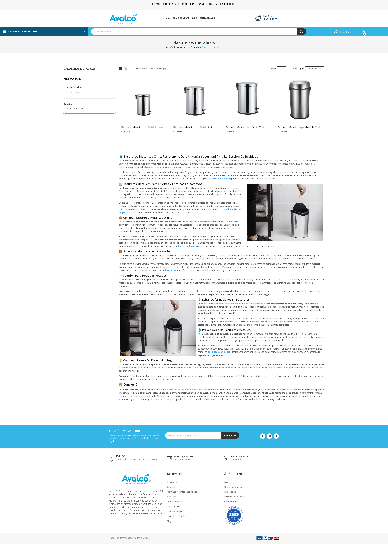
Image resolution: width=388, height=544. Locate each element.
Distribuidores (173, 506)
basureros (170, 270)
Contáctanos (230, 501)
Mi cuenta (229, 481)
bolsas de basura (187, 246)
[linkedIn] (276, 436)
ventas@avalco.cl (183, 456)
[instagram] (269, 436)
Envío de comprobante (178, 516)
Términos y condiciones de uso (182, 491)
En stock (73, 92)
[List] (126, 68)
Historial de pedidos (234, 496)
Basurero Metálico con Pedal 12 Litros (194, 127)
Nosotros (171, 496)
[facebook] (262, 436)
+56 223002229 (270, 19)
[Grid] (121, 68)
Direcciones (230, 491)
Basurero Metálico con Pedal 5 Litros (142, 127)
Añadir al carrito (143, 117)
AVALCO (120, 456)
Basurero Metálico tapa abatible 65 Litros (299, 127)
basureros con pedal (219, 351)
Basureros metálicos (79, 68)
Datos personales (233, 486)
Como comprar (174, 501)
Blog (169, 521)
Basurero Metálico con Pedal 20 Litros (247, 127)
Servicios (171, 486)
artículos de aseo (221, 178)
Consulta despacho (176, 511)
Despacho (172, 481)
